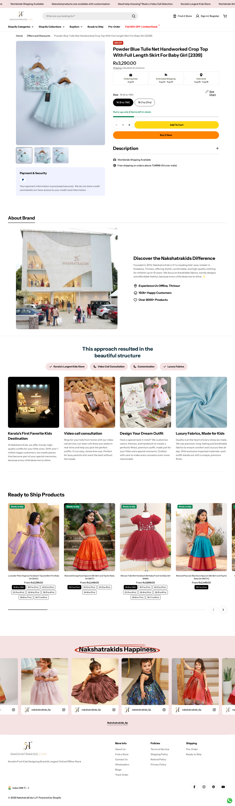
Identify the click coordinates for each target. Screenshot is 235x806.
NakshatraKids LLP (27, 797)
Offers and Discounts (38, 35)
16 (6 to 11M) (123, 102)
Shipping (117, 68)
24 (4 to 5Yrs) (33, 592)
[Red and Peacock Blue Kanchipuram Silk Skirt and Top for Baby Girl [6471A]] (201, 537)
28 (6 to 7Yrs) (26, 597)
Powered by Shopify (50, 797)
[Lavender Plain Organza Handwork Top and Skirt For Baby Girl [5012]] (33, 537)
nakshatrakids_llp (59, 709)
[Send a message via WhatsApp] (229, 800)
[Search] (134, 16)
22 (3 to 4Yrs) (18, 592)
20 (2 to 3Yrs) (48, 587)
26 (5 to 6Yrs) (49, 592)
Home (19, 35)
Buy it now (166, 135)
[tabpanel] (117, 278)
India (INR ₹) (19, 787)
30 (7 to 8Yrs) (41, 597)
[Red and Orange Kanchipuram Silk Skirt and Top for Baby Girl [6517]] (89, 537)
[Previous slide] (213, 610)
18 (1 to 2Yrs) (145, 102)
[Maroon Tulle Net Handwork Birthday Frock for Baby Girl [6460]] (145, 537)
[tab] (21, 219)
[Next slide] (223, 610)
